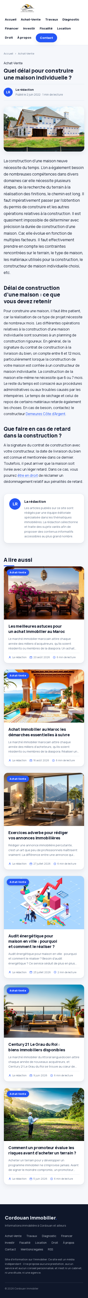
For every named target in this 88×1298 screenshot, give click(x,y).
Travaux (51, 19)
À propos (24, 37)
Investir (29, 28)
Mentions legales (32, 1249)
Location (64, 28)
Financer (12, 28)
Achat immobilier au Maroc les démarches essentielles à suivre (39, 732)
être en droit (28, 475)
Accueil (10, 19)
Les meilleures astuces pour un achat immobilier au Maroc (36, 629)
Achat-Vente (31, 19)
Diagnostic (70, 19)
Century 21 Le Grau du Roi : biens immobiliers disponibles (36, 1047)
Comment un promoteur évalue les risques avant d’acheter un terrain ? (42, 1150)
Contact (46, 38)
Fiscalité (46, 28)
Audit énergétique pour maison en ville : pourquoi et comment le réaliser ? (32, 941)
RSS (50, 1249)
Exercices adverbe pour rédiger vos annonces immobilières (38, 835)
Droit (9, 37)
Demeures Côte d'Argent (45, 413)
